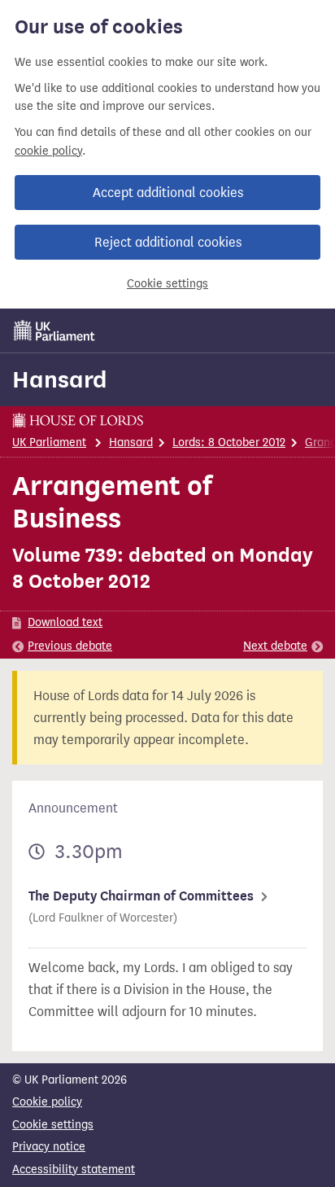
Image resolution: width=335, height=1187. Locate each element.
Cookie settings (167, 284)
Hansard (59, 379)
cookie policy (48, 151)
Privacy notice (48, 1147)
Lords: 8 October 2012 (228, 442)
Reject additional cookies (167, 242)
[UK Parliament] (54, 330)
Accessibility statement (73, 1169)
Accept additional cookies (168, 192)
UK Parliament (49, 442)
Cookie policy (47, 1102)
